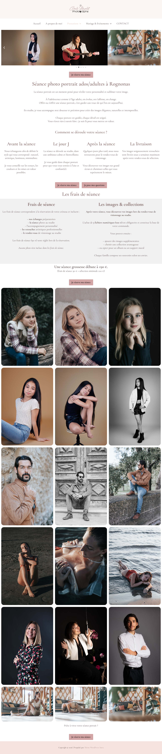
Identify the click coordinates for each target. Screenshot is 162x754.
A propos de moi (54, 23)
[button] (79, 23)
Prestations (72, 23)
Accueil (36, 23)
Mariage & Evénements (97, 23)
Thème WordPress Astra (94, 747)
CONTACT (123, 23)
